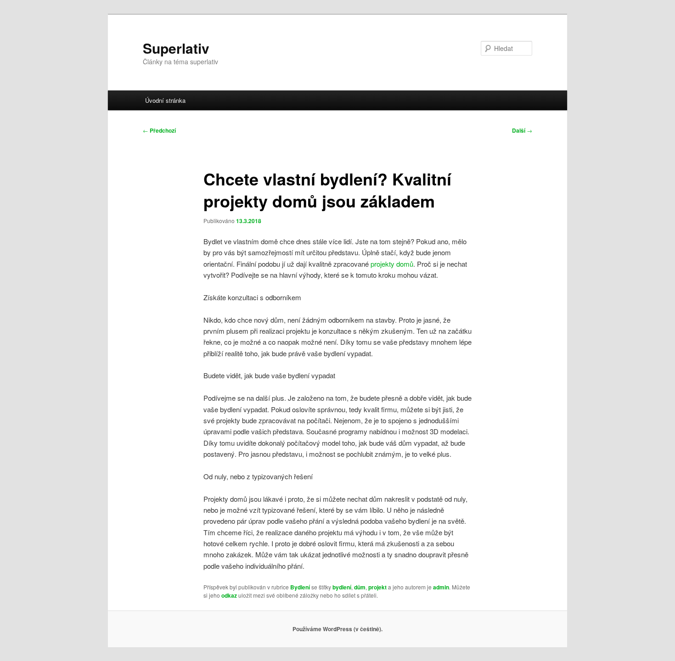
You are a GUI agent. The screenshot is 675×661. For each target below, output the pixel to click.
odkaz (229, 595)
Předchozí (159, 130)
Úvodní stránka (165, 100)
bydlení (341, 587)
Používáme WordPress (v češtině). (337, 629)
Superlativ (176, 48)
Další (522, 130)
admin (441, 587)
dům (360, 587)
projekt (377, 587)
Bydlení (300, 587)
